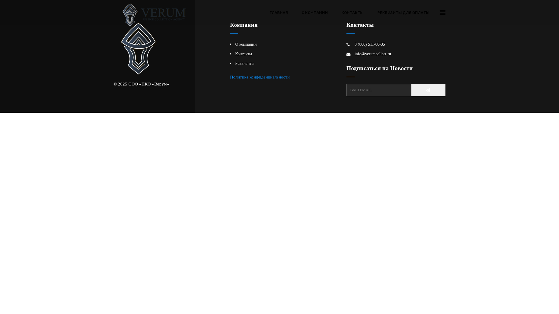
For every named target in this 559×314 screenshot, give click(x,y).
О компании (315, 12)
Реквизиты (244, 63)
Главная (279, 12)
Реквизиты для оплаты (403, 12)
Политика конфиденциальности (260, 76)
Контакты (353, 12)
